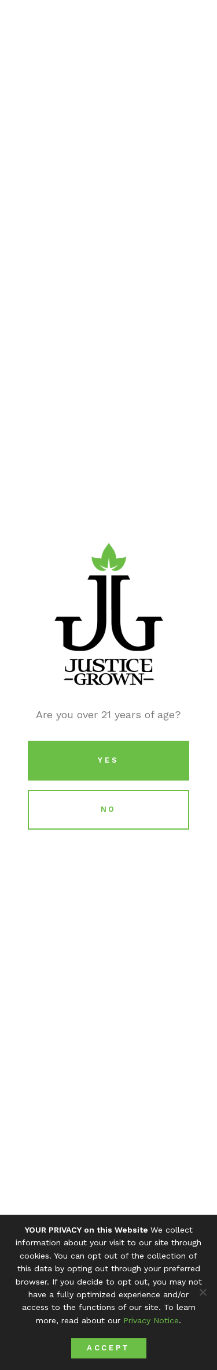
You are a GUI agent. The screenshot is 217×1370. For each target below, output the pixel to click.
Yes (108, 760)
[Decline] (202, 1292)
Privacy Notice (151, 1320)
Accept (108, 1347)
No (108, 809)
